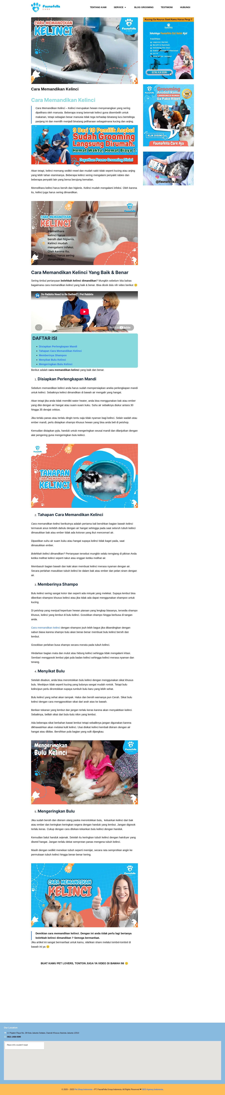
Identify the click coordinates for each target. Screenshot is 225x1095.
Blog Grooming (144, 7)
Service (118, 7)
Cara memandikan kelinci (45, 627)
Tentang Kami (98, 7)
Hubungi (185, 7)
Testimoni (167, 7)
